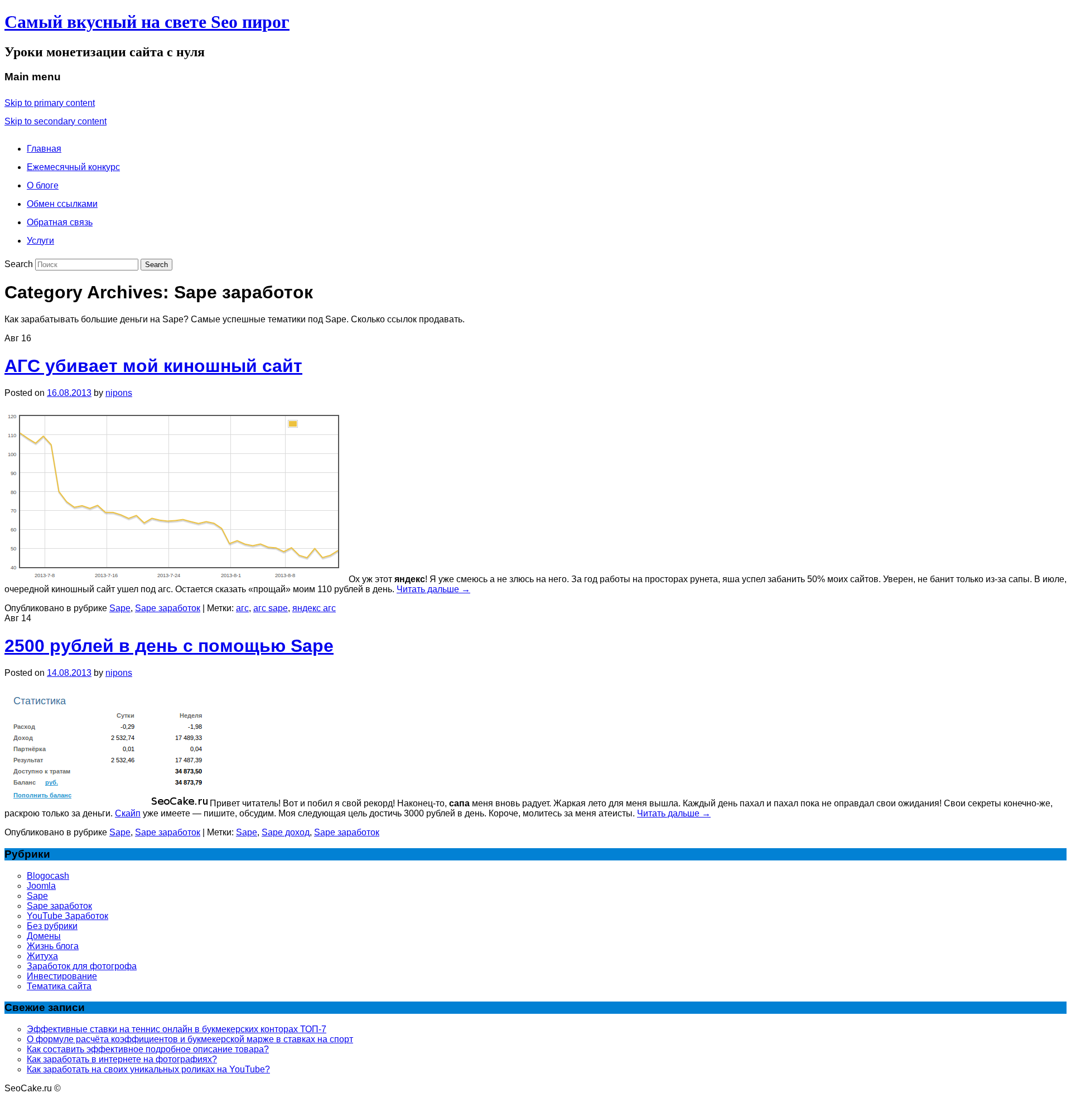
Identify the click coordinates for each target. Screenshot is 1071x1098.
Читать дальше (433, 589)
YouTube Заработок (67, 916)
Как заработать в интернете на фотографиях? (122, 1059)
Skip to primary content (49, 103)
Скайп (128, 813)
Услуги (40, 240)
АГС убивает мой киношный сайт (153, 366)
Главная (44, 148)
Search (18, 264)
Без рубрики (52, 926)
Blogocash (48, 876)
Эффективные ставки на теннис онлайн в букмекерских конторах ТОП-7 (176, 1029)
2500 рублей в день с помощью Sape (169, 646)
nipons (118, 393)
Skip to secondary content (55, 121)
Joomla (41, 886)
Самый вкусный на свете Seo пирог (147, 22)
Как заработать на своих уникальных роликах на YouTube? (148, 1069)
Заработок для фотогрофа (82, 966)
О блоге (43, 185)
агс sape (270, 608)
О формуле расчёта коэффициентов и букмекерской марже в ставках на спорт (190, 1039)
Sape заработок (167, 608)
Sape (120, 608)
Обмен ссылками (62, 204)
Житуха (42, 956)
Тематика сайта (59, 986)
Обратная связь (60, 222)
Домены (44, 936)
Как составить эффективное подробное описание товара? (148, 1049)
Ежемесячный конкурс (73, 167)
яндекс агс (314, 608)
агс (242, 608)
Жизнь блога (53, 946)
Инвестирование (62, 976)
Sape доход (286, 832)
